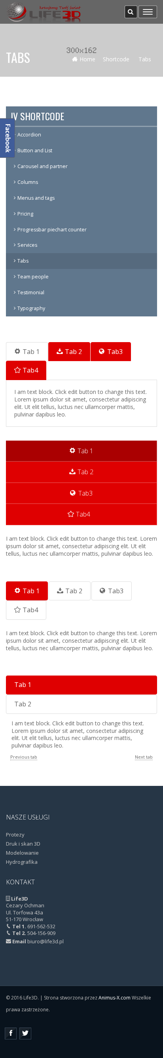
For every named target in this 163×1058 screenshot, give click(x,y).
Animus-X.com (115, 997)
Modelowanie (22, 852)
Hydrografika (22, 861)
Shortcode (116, 59)
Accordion (29, 134)
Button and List (34, 150)
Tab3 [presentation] (115, 351)
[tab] (27, 351)
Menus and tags (36, 198)
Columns (27, 182)
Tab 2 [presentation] (73, 351)
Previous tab (23, 757)
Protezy (15, 834)
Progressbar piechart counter (52, 229)
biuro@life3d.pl (45, 941)
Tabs (22, 260)
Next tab (144, 757)
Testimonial (30, 292)
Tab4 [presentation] (30, 370)
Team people (33, 276)
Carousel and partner (42, 166)
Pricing (25, 213)
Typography (31, 308)
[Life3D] (44, 12)
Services (27, 245)
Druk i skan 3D (23, 843)
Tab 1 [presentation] (31, 351)
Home (87, 59)
